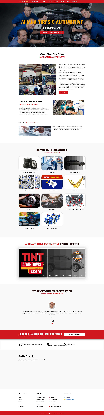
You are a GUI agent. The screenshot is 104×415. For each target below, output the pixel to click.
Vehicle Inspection (52, 191)
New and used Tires (29, 172)
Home (20, 397)
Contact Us (63, 92)
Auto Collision (29, 228)
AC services (52, 209)
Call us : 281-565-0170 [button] (52, 32)
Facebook (68, 397)
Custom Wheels (29, 191)
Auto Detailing (52, 228)
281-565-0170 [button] (75, 334)
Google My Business (70, 399)
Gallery (20, 401)
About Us (20, 399)
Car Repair (52, 172)
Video (20, 404)
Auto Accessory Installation (75, 209)
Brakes (29, 209)
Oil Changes (75, 191)
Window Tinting (75, 172)
